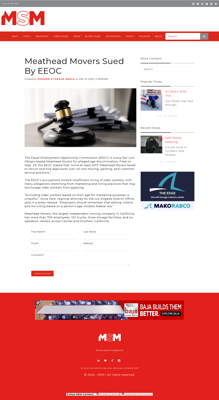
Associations (113, 36)
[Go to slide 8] (172, 115)
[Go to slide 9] (174, 115)
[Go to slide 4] (164, 115)
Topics (27, 36)
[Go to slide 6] (168, 115)
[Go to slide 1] (158, 115)
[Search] (204, 36)
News (15, 36)
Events (130, 36)
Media (76, 36)
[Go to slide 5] (166, 115)
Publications (60, 36)
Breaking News (109, 394)
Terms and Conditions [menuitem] (109, 350)
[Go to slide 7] (170, 115)
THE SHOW (144, 36)
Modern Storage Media (56, 79)
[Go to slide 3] (162, 116)
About (158, 36)
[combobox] (186, 36)
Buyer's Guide (92, 36)
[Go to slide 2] (160, 115)
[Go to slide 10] (177, 115)
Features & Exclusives (139, 394)
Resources (42, 36)
